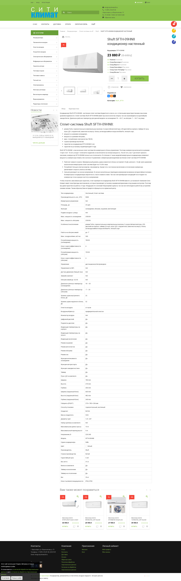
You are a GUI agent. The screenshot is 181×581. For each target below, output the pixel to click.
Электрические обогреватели (42, 57)
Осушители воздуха (39, 52)
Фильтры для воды (39, 90)
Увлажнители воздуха (40, 42)
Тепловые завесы (39, 75)
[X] (114, 96)
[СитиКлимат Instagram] (40, 566)
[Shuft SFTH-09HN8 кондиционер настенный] (82, 63)
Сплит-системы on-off (86, 31)
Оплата (68, 24)
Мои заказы (106, 552)
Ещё (93, 24)
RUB (32, 2)
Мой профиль (106, 549)
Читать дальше (39, 143)
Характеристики (74, 109)
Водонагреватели (38, 99)
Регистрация (46, 2)
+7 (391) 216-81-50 (109, 10)
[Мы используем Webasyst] (147, 576)
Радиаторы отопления (40, 104)
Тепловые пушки (38, 71)
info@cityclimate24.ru (110, 7)
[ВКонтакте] (108, 96)
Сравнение (113, 87)
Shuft (97, 31)
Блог (147, 2)
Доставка (57, 24)
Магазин (138, 2)
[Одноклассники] (111, 96)
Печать (66, 37)
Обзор (63, 109)
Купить (65, 526)
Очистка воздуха (38, 47)
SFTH (121, 101)
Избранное (125, 87)
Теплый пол (37, 80)
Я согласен (6, 578)
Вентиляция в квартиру (40, 94)
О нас (35, 24)
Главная (62, 31)
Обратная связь (108, 17)
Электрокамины (38, 85)
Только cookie (16, 578)
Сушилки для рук (38, 66)
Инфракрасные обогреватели (42, 61)
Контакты (45, 24)
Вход (37, 2)
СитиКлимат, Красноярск (41, 576)
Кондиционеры (38, 38)
